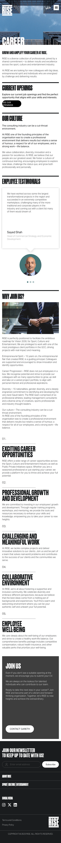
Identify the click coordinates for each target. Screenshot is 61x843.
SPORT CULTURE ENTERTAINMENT (15, 784)
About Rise (6, 776)
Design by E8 (30, 837)
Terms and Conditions (12, 820)
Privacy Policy (8, 825)
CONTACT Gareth (20, 728)
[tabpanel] (30, 232)
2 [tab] (30, 282)
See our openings (7, 103)
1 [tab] (27, 282)
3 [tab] (33, 282)
